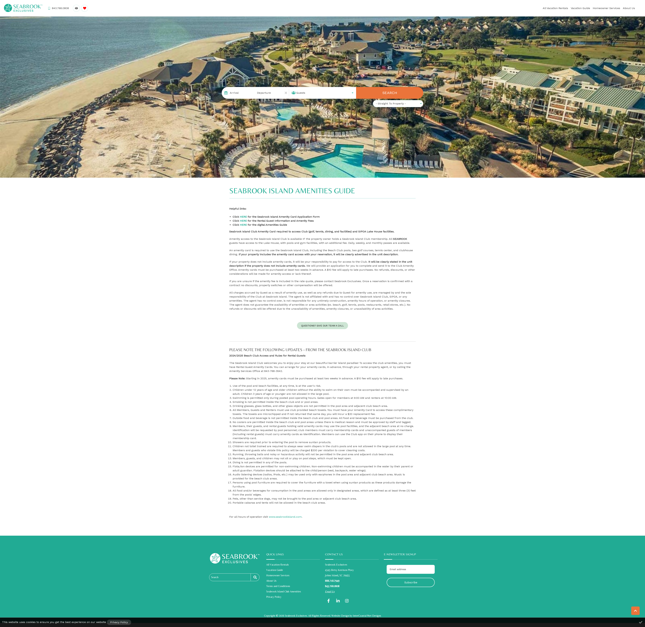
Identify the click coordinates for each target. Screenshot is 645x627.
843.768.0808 (332, 586)
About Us (629, 8)
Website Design (340, 615)
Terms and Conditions (278, 586)
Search (389, 93)
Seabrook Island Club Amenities (283, 591)
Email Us (330, 591)
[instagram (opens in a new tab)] (347, 601)
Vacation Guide (580, 8)
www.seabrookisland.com (285, 516)
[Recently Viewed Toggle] (76, 8)
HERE (243, 216)
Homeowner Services (606, 8)
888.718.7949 (332, 580)
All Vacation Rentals (555, 8)
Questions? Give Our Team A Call (322, 325)
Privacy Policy (273, 596)
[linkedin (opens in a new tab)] (338, 601)
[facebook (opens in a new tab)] (329, 601)
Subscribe (410, 582)
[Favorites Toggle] (84, 8)
